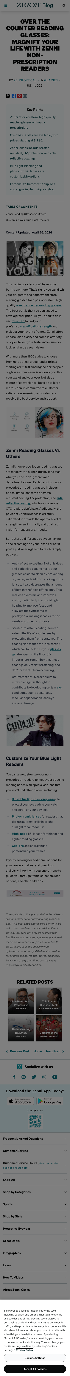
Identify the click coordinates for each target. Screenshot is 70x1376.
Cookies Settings (35, 1357)
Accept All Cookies (35, 1369)
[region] (35, 1338)
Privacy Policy (24, 1350)
